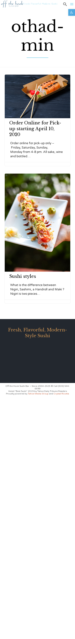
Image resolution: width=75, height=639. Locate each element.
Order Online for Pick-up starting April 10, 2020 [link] (35, 128)
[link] (71, 12)
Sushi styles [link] (22, 276)
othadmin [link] (37, 36)
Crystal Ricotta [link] (61, 393)
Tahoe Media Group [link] (38, 393)
